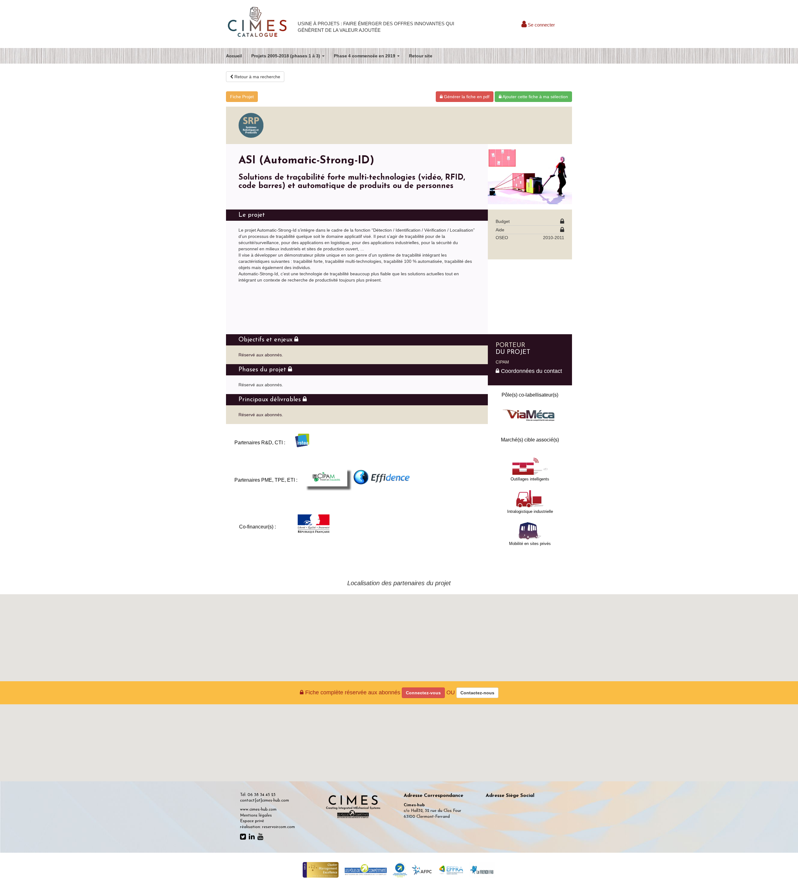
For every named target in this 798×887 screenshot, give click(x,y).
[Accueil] (257, 22)
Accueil (234, 55)
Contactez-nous (477, 692)
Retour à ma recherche (256, 76)
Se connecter (540, 24)
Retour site (420, 55)
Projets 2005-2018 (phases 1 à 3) (286, 55)
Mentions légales (256, 815)
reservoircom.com (278, 827)
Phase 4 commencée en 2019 (365, 55)
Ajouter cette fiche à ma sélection (535, 96)
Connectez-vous (423, 692)
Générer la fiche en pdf (466, 96)
